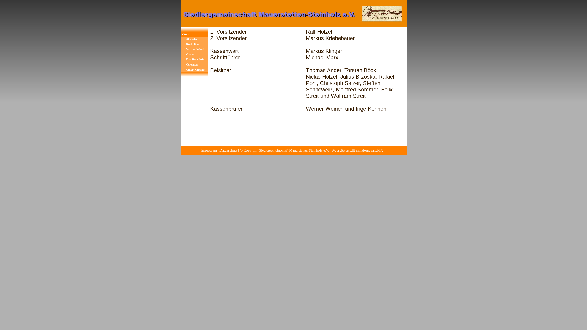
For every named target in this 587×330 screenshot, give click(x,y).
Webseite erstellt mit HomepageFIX (357, 150)
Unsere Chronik (195, 69)
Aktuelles (191, 39)
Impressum (209, 150)
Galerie (190, 54)
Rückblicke (192, 44)
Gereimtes (192, 64)
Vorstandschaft (195, 49)
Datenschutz (228, 150)
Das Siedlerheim (195, 59)
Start (186, 34)
